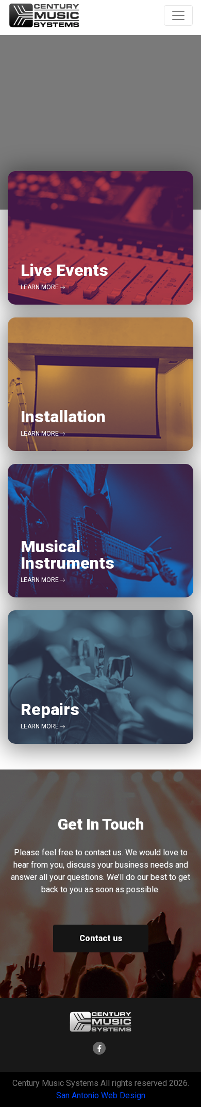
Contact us (100, 938)
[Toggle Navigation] (178, 15)
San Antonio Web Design (100, 1095)
